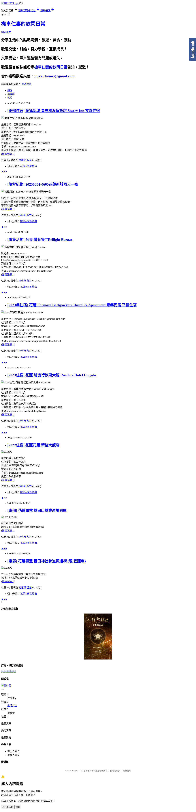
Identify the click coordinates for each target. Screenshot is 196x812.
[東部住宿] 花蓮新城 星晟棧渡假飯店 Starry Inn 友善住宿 (53, 111)
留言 (29, 160)
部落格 (11, 94)
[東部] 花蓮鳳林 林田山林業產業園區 (37, 511)
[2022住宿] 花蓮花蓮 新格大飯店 (33, 445)
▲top (4, 171)
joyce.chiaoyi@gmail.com (54, 76)
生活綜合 (26, 84)
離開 (18, 807)
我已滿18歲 (7, 807)
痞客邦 (22, 160)
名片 (9, 97)
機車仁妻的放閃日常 (23, 24)
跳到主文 (6, 32)
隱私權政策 (115, 771)
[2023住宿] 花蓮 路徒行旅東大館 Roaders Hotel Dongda (51, 375)
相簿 (9, 90)
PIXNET (75, 771)
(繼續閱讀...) (7, 154)
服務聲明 (127, 771)
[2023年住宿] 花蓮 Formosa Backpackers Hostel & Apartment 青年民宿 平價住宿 (72, 305)
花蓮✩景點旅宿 (28, 166)
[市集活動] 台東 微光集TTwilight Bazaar (39, 240)
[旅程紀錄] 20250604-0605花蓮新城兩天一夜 (42, 184)
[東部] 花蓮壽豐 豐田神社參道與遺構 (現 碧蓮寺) (46, 561)
